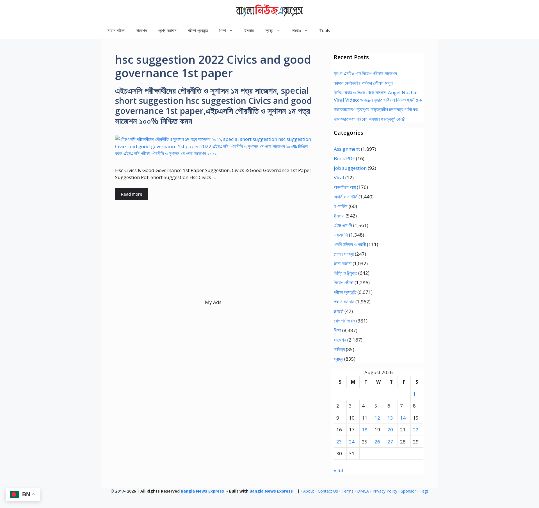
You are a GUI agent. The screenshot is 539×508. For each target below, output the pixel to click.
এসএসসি (341, 235)
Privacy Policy (385, 491)
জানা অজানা (342, 263)
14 (403, 418)
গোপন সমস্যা (344, 254)
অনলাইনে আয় (345, 187)
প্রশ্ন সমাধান (167, 30)
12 (377, 418)
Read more (131, 194)
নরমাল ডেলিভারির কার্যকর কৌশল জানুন (363, 83)
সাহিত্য (339, 349)
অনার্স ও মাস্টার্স (345, 196)
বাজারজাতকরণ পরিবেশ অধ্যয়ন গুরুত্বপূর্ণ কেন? (369, 119)
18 (364, 429)
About (308, 491)
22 (416, 429)
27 (390, 441)
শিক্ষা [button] (222, 30)
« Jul (338, 470)
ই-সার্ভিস (341, 206)
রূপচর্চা (338, 311)
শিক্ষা (337, 330)
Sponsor (408, 491)
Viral (339, 177)
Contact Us (328, 491)
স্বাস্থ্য (338, 359)
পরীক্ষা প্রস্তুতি (198, 30)
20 (390, 429)
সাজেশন (141, 30)
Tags (424, 491)
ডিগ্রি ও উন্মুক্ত (345, 273)
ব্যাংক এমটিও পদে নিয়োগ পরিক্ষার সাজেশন (365, 73)
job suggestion (350, 168)
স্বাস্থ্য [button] (269, 30)
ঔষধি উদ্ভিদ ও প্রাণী (350, 244)
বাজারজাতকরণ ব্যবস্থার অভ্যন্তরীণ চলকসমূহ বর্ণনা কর (376, 109)
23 (339, 441)
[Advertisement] (213, 259)
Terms (347, 491)
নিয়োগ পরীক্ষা (116, 30)
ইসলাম (249, 30)
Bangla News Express (202, 491)
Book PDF (344, 158)
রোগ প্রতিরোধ (344, 320)
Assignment (347, 149)
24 (352, 441)
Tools (324, 30)
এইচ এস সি (343, 225)
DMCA (363, 491)
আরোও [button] (296, 30)
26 (377, 441)
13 (390, 418)
